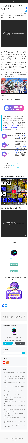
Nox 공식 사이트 (14, 258)
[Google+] (25, 12)
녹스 (14, 1)
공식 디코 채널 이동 (14, 167)
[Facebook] (25, 8)
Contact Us (14, 440)
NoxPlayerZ (21, 438)
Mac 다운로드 (21, 343)
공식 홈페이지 (6, 438)
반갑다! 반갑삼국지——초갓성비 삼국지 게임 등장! (14, 376)
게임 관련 (12, 438)
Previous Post (9, 316)
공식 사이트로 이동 (14, 163)
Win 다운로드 (9, 343)
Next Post (19, 316)
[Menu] (2, 1)
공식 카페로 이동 (14, 165)
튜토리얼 (16, 438)
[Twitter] (25, 10)
